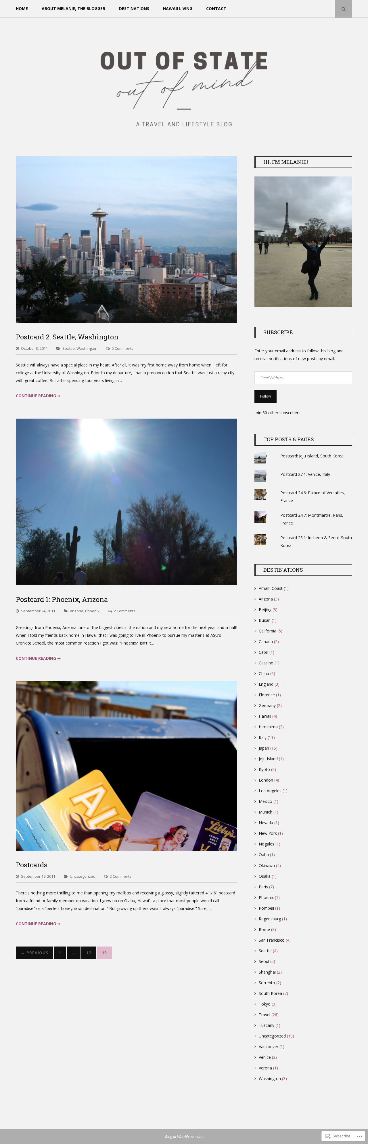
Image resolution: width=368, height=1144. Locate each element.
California (267, 631)
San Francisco (272, 940)
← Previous (34, 952)
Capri (263, 652)
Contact (216, 8)
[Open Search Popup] (343, 9)
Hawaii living (177, 8)
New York (268, 833)
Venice (265, 1057)
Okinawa (267, 865)
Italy (263, 737)
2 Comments (124, 610)
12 (88, 952)
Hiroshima (268, 726)
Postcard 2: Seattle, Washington (67, 336)
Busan (265, 620)
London (266, 780)
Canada (266, 641)
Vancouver (268, 1046)
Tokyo (265, 1004)
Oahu (264, 854)
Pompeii (266, 908)
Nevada (266, 822)
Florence (267, 695)
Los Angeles (270, 790)
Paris (263, 887)
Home (22, 8)
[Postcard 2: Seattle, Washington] (126, 321)
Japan (264, 748)
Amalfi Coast (271, 588)
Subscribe (278, 332)
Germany (267, 705)
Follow (265, 396)
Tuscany (266, 1025)
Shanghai (267, 972)
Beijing (265, 609)
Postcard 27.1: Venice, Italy (305, 474)
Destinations (134, 8)
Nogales (266, 844)
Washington (86, 348)
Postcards (31, 864)
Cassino (266, 663)
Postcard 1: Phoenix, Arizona (62, 599)
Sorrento (267, 982)
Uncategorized (82, 876)
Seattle (68, 348)
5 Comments (122, 348)
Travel (264, 1014)
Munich (265, 812)
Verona (265, 1068)
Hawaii (265, 716)
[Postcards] (126, 849)
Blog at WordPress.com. (184, 1136)
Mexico (265, 801)
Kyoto (264, 769)
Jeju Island (268, 758)
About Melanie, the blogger (73, 8)
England (266, 684)
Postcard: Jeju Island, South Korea (312, 456)
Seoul (264, 961)
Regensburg (270, 918)
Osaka (265, 876)
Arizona (76, 610)
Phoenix (92, 610)
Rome (264, 929)
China (264, 673)
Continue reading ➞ (38, 395)
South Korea (270, 993)
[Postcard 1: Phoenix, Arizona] (126, 583)
